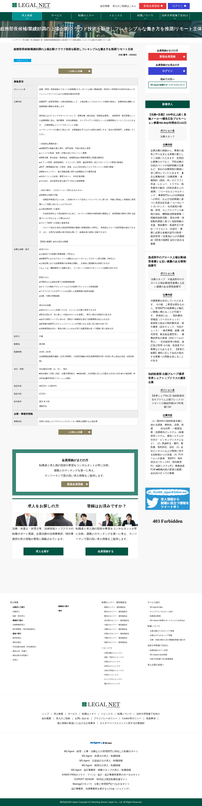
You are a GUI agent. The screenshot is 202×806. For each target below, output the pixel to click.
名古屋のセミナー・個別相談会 (116, 620)
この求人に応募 (75, 71)
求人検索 (27, 15)
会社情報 (105, 6)
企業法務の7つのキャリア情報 (162, 631)
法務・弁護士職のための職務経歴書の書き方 (167, 640)
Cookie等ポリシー (131, 718)
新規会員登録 (152, 5)
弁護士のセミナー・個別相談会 (116, 634)
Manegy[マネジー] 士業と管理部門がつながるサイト (101, 784)
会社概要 (46, 718)
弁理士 (15, 660)
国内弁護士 (17, 638)
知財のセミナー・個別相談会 (115, 642)
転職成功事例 (155, 616)
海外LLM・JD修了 (20, 651)
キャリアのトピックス (113, 679)
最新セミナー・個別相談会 (115, 607)
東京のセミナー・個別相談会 (115, 612)
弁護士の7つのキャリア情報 (161, 635)
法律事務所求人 (19, 625)
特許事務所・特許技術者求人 (24, 629)
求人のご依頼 (63, 718)
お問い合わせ (82, 718)
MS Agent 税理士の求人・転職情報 (101, 765)
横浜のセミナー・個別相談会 (115, 616)
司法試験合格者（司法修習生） (25, 647)
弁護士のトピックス (112, 662)
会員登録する (106, 551)
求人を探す (42, 551)
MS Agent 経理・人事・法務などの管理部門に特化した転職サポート (101, 751)
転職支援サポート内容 (159, 650)
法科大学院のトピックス (114, 670)
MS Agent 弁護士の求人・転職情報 (101, 756)
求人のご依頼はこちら (124, 6)
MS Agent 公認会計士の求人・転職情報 (101, 760)
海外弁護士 (17, 642)
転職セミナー (86, 15)
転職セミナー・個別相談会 (114, 602)
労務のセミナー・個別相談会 (115, 638)
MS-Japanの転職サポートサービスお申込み (167, 620)
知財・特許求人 (19, 616)
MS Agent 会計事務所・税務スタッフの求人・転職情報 (101, 770)
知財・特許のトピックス (114, 657)
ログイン (177, 5)
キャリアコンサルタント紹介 (161, 612)
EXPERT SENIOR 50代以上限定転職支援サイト (101, 779)
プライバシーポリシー (105, 718)
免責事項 (151, 718)
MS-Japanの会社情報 (158, 655)
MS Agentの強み (156, 607)
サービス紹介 (154, 602)
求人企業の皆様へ (156, 665)
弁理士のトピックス (112, 666)
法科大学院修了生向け (175, 15)
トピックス (115, 15)
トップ (45, 714)
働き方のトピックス (112, 684)
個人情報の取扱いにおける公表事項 (76, 723)
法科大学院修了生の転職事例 (161, 659)
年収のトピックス (111, 675)
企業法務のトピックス (113, 653)
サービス (56, 15)
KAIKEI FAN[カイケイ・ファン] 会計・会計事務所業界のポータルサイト (101, 774)
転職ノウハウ (145, 15)
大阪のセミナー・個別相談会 (115, 625)
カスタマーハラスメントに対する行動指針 (122, 723)
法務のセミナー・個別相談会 (115, 629)
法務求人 (16, 612)
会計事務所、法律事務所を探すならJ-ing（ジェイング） (101, 788)
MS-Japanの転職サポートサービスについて (167, 85)
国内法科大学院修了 (21, 655)
